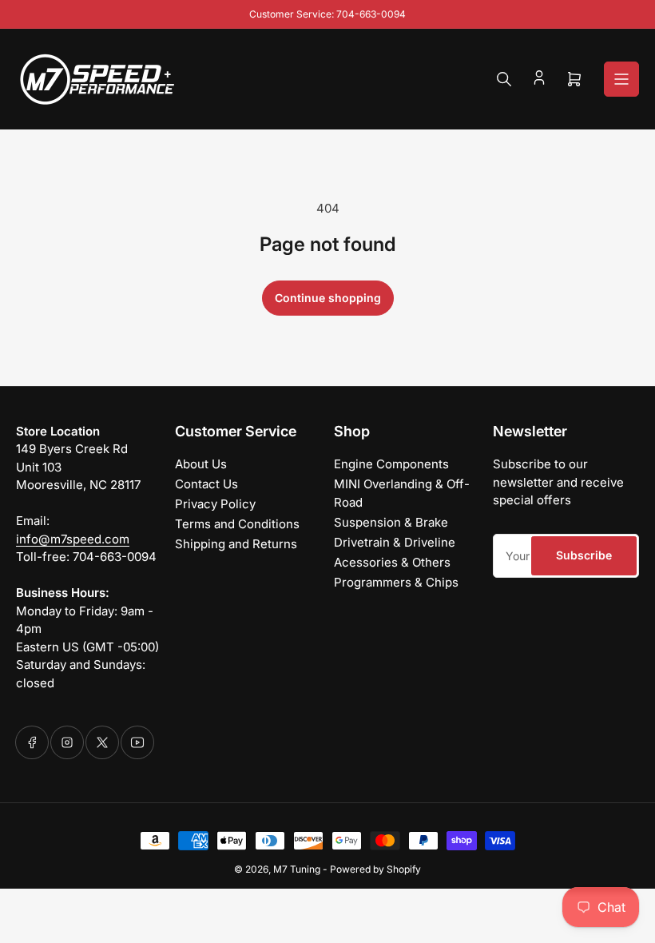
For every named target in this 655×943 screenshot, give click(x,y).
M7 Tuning (296, 869)
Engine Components (391, 464)
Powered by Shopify (375, 869)
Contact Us (206, 483)
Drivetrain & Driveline (394, 542)
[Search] (504, 79)
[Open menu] (621, 79)
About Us (201, 464)
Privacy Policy (215, 503)
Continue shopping (328, 297)
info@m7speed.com (72, 539)
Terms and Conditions (237, 523)
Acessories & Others (392, 562)
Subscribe (584, 555)
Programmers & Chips (396, 582)
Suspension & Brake (391, 522)
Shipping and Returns (236, 543)
